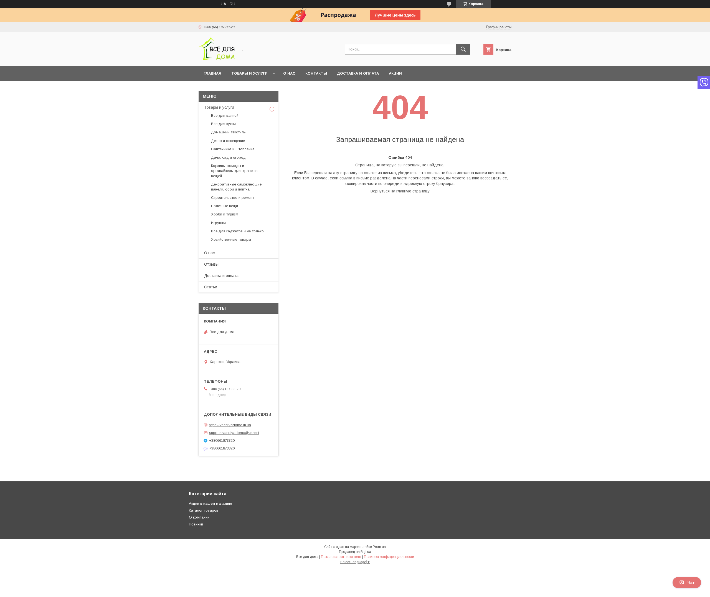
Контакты (316, 73)
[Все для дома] (217, 59)
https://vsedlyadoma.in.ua (230, 425)
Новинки (196, 524)
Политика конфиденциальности (389, 557)
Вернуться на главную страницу (400, 191)
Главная (212, 73)
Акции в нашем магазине (210, 503)
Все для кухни (223, 124)
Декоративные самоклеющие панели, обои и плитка (236, 186)
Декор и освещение (228, 141)
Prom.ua (379, 547)
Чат (691, 582)
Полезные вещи (224, 206)
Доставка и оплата (358, 73)
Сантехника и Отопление (232, 149)
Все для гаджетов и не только (237, 231)
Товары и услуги (249, 73)
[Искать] (463, 49)
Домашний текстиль (228, 132)
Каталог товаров (203, 510)
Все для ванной (225, 115)
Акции (395, 73)
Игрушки (218, 223)
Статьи (210, 287)
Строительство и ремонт (232, 197)
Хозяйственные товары (231, 239)
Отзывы (211, 264)
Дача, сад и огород (228, 157)
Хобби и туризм (224, 214)
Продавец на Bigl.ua (355, 552)
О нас (289, 73)
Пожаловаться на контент (341, 557)
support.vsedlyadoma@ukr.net (234, 433)
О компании (199, 517)
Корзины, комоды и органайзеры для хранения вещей (234, 171)
